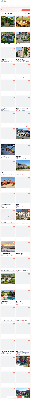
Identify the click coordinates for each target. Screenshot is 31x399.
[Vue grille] (28, 13)
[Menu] (29, 1)
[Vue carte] (29, 13)
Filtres (26, 13)
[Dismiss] (22, 396)
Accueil (1, 3)
